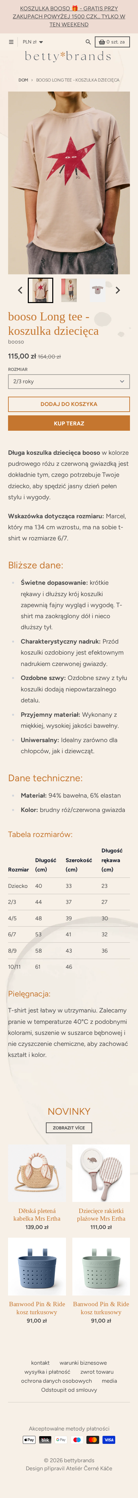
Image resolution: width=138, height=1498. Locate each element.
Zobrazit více (69, 1127)
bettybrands (79, 1460)
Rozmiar (17, 369)
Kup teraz (69, 423)
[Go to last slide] (20, 290)
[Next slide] (117, 290)
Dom (23, 80)
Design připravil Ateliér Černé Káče (69, 1468)
